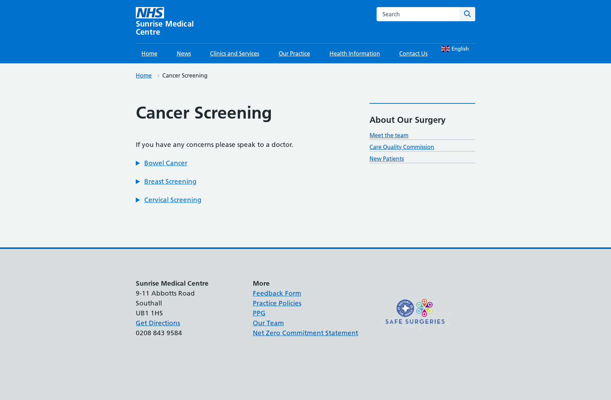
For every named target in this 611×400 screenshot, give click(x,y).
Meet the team (388, 135)
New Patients (386, 158)
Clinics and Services (234, 53)
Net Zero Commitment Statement (305, 333)
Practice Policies (277, 303)
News (184, 53)
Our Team (268, 323)
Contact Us (413, 53)
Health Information (355, 53)
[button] (161, 163)
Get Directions (158, 323)
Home (149, 53)
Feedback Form (277, 293)
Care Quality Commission (401, 146)
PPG (259, 313)
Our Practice (294, 53)
